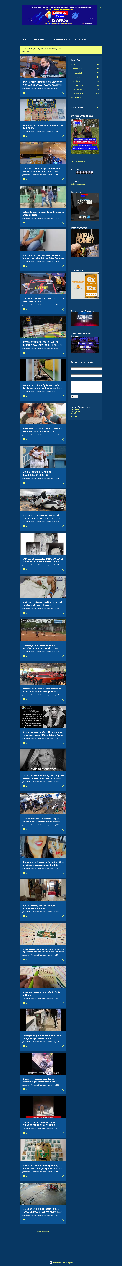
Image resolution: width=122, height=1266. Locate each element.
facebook (75, 409)
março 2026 (78, 85)
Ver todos (26, 52)
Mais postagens (43, 1231)
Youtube (74, 416)
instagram (75, 412)
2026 (73, 65)
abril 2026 (77, 81)
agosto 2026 (78, 69)
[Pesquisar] (100, 7)
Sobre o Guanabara (40, 39)
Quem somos (80, 39)
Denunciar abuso (78, 161)
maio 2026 (77, 77)
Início (24, 39)
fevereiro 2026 (79, 90)
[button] (63, 93)
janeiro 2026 (78, 94)
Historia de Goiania (62, 39)
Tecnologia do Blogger (62, 1263)
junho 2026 (77, 73)
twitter (73, 414)
